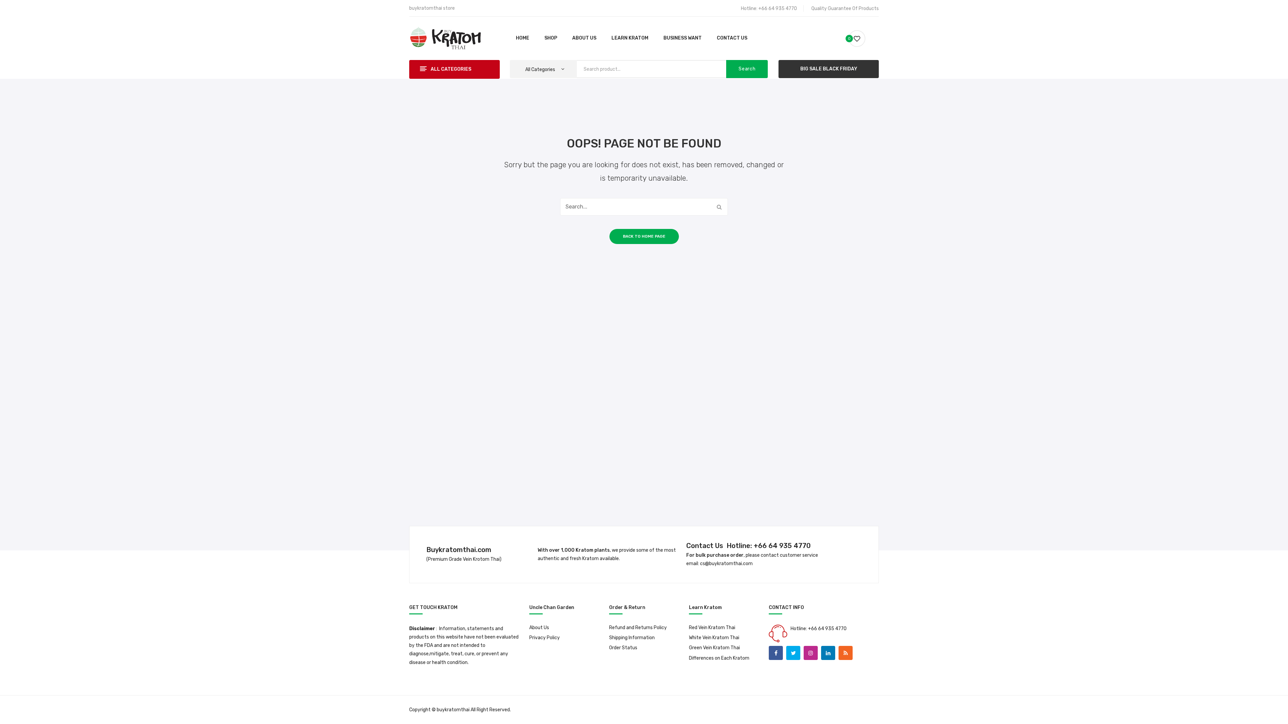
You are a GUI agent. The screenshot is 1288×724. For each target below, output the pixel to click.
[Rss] (846, 653)
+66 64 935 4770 (777, 8)
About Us (539, 627)
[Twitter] (793, 653)
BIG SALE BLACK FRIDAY (828, 69)
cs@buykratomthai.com (726, 563)
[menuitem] (522, 39)
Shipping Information (632, 638)
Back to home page (644, 236)
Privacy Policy (544, 638)
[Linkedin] (828, 653)
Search (747, 69)
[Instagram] (811, 653)
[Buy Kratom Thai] (445, 38)
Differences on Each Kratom (719, 658)
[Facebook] (776, 653)
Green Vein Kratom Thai (714, 648)
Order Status (623, 648)
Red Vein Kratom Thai (712, 627)
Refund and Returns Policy (638, 627)
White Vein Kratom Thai (714, 638)
